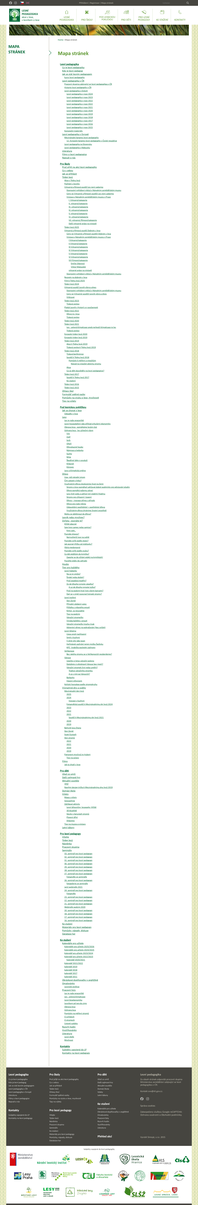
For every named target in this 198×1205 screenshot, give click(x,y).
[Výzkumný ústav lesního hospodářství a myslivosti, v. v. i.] (140, 1176)
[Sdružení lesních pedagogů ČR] (106, 1159)
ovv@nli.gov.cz (155, 1091)
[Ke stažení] (162, 15)
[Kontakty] (180, 15)
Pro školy (54, 1074)
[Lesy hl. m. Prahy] (23, 1176)
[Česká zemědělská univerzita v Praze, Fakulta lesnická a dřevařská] (97, 1176)
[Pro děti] (126, 15)
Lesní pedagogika (19, 1074)
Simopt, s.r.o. (154, 1137)
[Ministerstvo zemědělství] (21, 1159)
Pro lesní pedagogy (60, 1110)
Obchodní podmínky (171, 1114)
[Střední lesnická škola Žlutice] (134, 1192)
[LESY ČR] (84, 1159)
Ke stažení (104, 1103)
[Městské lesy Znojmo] (79, 1192)
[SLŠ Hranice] (131, 1159)
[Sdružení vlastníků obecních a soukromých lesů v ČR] (42, 1176)
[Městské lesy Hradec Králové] (29, 1192)
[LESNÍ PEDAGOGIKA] (24, 15)
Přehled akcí (105, 1136)
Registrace (94, 2)
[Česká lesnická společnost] (182, 1159)
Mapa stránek (107, 2)
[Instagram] (15, 2)
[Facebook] (10, 2)
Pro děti (102, 1074)
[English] (28, 3)
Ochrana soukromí (149, 1114)
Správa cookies (147, 1105)
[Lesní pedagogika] (66, 15)
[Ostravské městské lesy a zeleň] (51, 1192)
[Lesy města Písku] (179, 1176)
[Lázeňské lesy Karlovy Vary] (107, 1192)
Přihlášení (83, 2)
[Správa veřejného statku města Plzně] (159, 1176)
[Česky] (22, 3)
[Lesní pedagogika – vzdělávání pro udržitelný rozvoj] (87, 15)
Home (60, 39)
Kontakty (14, 1110)
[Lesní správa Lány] (165, 1192)
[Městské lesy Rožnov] (123, 1176)
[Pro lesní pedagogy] (144, 15)
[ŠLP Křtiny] (64, 1176)
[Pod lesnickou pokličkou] (107, 15)
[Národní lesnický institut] (53, 1159)
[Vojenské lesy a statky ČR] (161, 1159)
